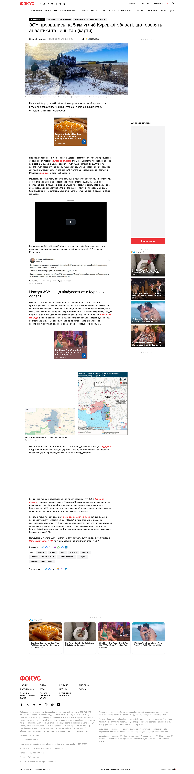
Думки (132, 3)
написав (44, 173)
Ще (170, 11)
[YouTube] (52, 3)
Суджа (83, 557)
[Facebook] (40, 3)
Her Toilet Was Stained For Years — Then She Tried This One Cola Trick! (147, 272)
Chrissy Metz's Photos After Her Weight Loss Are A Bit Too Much (146, 344)
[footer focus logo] (30, 678)
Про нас (63, 689)
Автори (43, 689)
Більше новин (148, 241)
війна (53, 552)
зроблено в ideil (168, 769)
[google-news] (52, 704)
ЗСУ (63, 552)
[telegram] (33, 704)
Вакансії (83, 689)
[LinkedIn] (64, 3)
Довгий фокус (27, 689)
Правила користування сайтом (27, 695)
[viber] (46, 704)
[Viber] (56, 3)
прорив (74, 552)
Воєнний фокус (37, 19)
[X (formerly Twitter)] (44, 3)
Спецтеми (144, 3)
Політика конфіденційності (111, 769)
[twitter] (27, 704)
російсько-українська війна (43, 557)
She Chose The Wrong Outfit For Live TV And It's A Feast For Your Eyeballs (146, 295)
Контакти (129, 769)
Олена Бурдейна (37, 39)
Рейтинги (158, 3)
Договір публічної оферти (45, 695)
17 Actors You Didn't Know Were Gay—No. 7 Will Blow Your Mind (146, 320)
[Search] (173, 3)
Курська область (67, 557)
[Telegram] (48, 3)
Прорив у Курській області (42, 561)
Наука (112, 11)
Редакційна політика (65, 694)
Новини (24, 685)
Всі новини (36, 11)
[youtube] (40, 704)
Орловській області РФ (41, 541)
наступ (86, 552)
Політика (83, 11)
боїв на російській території (75, 517)
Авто (163, 11)
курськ (42, 552)
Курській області (62, 161)
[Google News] (60, 3)
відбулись (107, 446)
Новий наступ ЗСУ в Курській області (90, 19)
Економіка (139, 11)
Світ (104, 11)
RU (168, 3)
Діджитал (152, 11)
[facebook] (21, 704)
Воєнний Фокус (67, 11)
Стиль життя (124, 11)
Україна (95, 11)
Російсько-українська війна (59, 19)
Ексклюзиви (51, 11)
